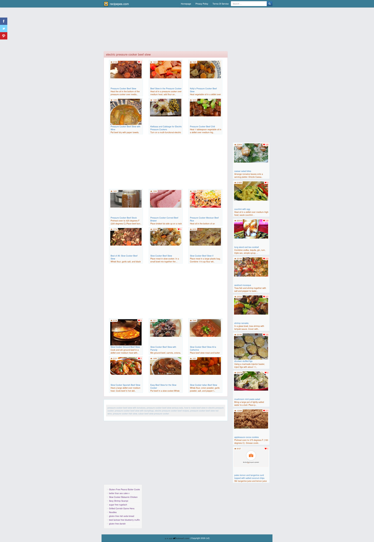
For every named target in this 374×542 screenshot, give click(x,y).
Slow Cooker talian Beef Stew (203, 384)
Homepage (186, 3)
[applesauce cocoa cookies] (251, 418)
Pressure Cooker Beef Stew (123, 88)
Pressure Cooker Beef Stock (124, 217)
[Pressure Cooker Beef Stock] (126, 198)
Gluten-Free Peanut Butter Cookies (124, 489)
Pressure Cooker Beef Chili (202, 126)
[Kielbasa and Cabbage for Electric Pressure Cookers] (166, 107)
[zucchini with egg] (251, 190)
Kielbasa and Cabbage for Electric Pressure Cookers (166, 128)
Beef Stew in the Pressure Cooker (166, 88)
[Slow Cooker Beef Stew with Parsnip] (166, 327)
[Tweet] (3, 28)
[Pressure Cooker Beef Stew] (126, 69)
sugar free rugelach (118, 504)
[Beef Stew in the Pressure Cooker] (166, 69)
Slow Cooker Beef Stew (161, 255)
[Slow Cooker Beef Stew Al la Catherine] (205, 327)
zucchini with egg (242, 209)
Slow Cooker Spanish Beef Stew (125, 384)
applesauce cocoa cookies (246, 437)
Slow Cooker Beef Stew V (201, 255)
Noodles (113, 512)
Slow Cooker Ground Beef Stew (125, 346)
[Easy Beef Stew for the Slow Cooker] (166, 365)
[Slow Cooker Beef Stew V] (205, 236)
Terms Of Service (221, 3)
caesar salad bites (242, 171)
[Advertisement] (187, 30)
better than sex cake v (119, 493)
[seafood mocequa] (251, 266)
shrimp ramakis (241, 323)
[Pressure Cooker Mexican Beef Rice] (205, 198)
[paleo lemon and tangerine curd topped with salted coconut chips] (251, 456)
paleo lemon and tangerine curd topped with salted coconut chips (249, 476)
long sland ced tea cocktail (246, 247)
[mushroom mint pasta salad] (251, 380)
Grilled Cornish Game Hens (121, 508)
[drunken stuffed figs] (251, 350)
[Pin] (3, 35)
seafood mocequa (242, 285)
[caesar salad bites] (251, 152)
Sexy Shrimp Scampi (118, 500)
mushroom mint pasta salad (247, 399)
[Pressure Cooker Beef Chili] (205, 107)
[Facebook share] (3, 21)
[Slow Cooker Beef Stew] (166, 236)
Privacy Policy (201, 3)
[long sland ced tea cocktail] (251, 228)
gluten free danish (117, 523)
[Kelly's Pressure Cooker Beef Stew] (205, 69)
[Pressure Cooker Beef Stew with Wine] (126, 114)
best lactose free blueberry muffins (124, 519)
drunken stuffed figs (243, 361)
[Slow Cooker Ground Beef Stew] (126, 334)
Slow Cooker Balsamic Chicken (123, 497)
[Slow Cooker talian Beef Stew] (205, 365)
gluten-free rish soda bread (121, 516)
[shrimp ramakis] (251, 304)
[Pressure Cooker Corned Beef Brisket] (166, 198)
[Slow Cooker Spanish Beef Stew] (126, 365)
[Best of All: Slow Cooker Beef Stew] (126, 236)
